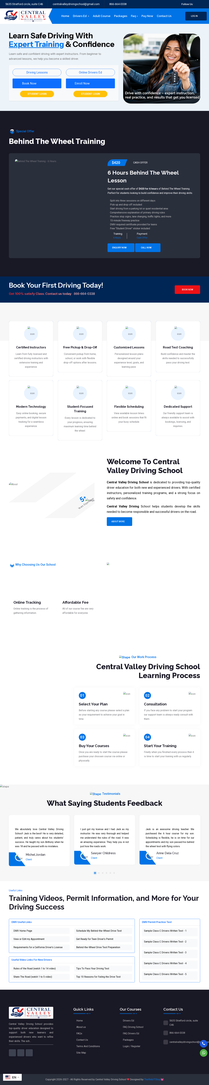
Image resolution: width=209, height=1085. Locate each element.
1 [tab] (95, 873)
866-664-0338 (118, 4)
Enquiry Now (119, 247)
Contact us (164, 16)
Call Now (146, 247)
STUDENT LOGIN (37, 93)
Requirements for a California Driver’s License (38, 947)
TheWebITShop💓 (154, 1079)
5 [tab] (110, 873)
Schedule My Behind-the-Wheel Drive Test (99, 930)
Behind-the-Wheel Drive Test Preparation (98, 947)
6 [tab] (114, 873)
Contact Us (82, 1039)
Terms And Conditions (88, 1046)
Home (65, 16)
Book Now (187, 289)
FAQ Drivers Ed (131, 1033)
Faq (133, 16)
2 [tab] (99, 873)
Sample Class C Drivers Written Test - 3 (165, 952)
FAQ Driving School (133, 1027)
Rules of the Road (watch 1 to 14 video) (34, 968)
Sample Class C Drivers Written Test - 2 (165, 941)
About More (118, 521)
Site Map (81, 1052)
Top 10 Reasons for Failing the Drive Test (98, 976)
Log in (194, 16)
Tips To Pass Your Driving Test (92, 968)
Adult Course (101, 16)
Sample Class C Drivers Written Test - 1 (165, 930)
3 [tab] (102, 873)
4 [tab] (106, 873)
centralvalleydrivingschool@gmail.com (76, 4)
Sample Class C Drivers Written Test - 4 (165, 963)
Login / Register (131, 1046)
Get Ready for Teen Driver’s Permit (94, 939)
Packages (120, 16)
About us (81, 1027)
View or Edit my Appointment (28, 939)
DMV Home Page (22, 930)
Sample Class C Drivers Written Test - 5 (165, 974)
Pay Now (147, 16)
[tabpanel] (39, 840)
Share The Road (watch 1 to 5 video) (32, 976)
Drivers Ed (80, 16)
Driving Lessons (37, 72)
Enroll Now (82, 83)
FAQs (79, 1033)
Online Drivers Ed (90, 72)
